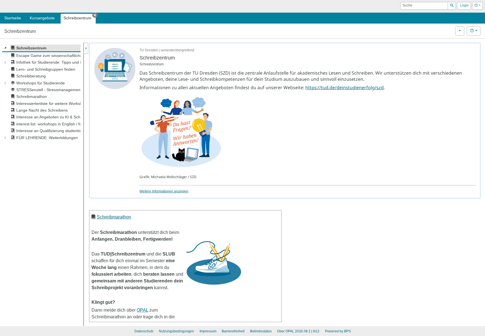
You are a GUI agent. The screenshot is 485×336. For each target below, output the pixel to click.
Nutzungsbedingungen (176, 331)
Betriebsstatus (261, 331)
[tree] (41, 93)
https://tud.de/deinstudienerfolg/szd (344, 87)
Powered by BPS (338, 331)
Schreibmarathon (114, 216)
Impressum (208, 331)
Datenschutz (144, 331)
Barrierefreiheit (233, 331)
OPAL (142, 310)
